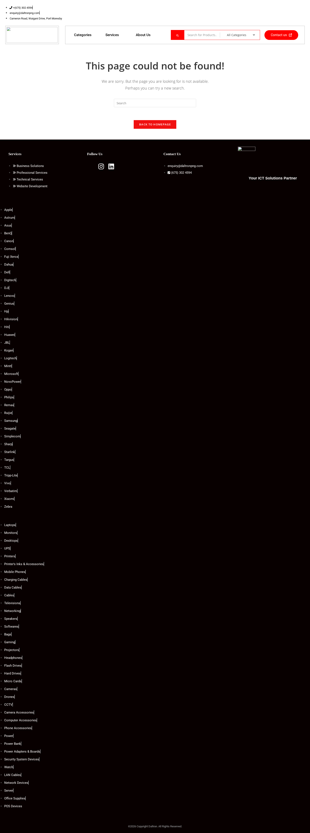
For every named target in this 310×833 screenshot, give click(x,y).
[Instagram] (296, 13)
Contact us (279, 35)
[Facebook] (279, 13)
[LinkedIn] (287, 13)
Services (112, 35)
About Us (143, 35)
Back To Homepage (155, 124)
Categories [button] (83, 35)
